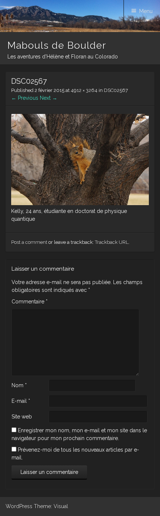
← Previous (24, 98)
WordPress (19, 506)
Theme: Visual (51, 506)
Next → (48, 98)
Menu (146, 11)
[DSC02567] (80, 203)
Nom (19, 385)
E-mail (21, 401)
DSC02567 (116, 90)
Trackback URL (111, 242)
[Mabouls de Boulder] (80, 30)
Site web (22, 417)
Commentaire (30, 302)
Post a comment (29, 242)
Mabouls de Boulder (56, 45)
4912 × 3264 (84, 90)
